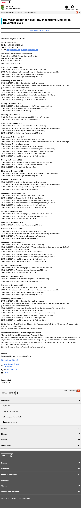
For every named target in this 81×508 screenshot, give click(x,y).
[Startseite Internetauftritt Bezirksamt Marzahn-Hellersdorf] (10, 393)
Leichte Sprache (11, 422)
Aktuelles (19, 12)
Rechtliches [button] (5, 400)
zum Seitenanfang (70, 391)
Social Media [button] (6, 445)
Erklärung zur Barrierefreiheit (13, 417)
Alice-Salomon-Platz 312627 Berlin (11, 365)
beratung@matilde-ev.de (29, 50)
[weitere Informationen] (2, 7)
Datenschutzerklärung (10, 411)
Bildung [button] (4, 434)
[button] (78, 12)
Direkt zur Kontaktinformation (39, 30)
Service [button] (4, 440)
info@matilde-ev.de (13, 50)
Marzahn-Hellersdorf (7, 12)
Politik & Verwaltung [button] (9, 474)
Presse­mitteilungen (30, 12)
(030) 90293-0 (12, 369)
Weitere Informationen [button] (10, 492)
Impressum (6, 406)
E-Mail (6, 373)
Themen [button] (4, 486)
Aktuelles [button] (4, 480)
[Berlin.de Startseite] (6, 2)
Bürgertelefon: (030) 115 (9, 360)
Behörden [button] (5, 469)
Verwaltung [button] (5, 428)
